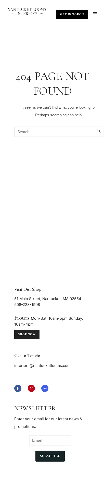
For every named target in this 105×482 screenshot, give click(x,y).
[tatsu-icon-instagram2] (44, 388)
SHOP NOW (27, 334)
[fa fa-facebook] (19, 388)
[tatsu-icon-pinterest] (32, 388)
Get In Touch (72, 14)
